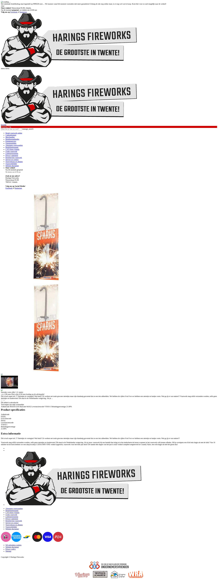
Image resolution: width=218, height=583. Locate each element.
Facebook (13, 12)
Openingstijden (10, 143)
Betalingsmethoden (12, 139)
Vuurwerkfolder (11, 164)
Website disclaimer (12, 166)
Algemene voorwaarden (14, 145)
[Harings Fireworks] (69, 66)
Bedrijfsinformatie (11, 147)
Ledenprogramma (11, 153)
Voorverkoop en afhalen (14, 162)
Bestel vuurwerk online (13, 133)
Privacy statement (11, 155)
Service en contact (12, 160)
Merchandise (10, 137)
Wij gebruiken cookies (13, 545)
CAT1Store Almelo (12, 149)
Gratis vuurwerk (11, 151)
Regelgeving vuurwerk (13, 158)
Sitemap (8, 551)
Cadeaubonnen (10, 135)
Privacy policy (10, 549)
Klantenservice (10, 141)
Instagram (23, 12)
